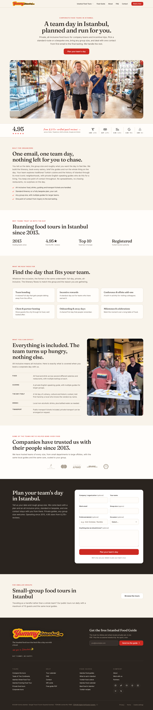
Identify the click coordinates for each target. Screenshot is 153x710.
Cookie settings (138, 705)
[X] (121, 691)
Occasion (117, 517)
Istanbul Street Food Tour (21, 680)
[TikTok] (121, 685)
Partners (116, 680)
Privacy (121, 705)
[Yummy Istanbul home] (23, 3)
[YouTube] (126, 685)
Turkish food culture (87, 680)
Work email (83, 506)
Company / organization (91, 495)
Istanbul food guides (87, 673)
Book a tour (137, 4)
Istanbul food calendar (88, 683)
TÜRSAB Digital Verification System (84, 705)
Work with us (117, 676)
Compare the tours (19, 673)
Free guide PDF (51, 686)
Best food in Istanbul (87, 686)
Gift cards (49, 683)
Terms (129, 705)
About (110, 4)
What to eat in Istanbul (88, 676)
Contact (125, 4)
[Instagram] (115, 685)
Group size (117, 506)
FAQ (117, 4)
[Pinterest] (115, 691)
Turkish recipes (85, 689)
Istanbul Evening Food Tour (22, 683)
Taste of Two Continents (21, 676)
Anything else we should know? (94, 528)
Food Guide (101, 4)
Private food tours (18, 686)
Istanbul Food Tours (84, 4)
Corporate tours (18, 689)
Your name (114, 495)
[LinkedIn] (138, 685)
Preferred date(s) (89, 517)
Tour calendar (51, 673)
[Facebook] (132, 685)
